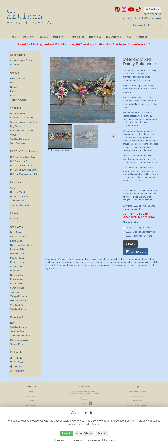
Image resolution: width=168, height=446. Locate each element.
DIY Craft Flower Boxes (21, 165)
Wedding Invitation (19, 327)
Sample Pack (16, 344)
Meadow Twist (17, 258)
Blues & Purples (18, 78)
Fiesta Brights (17, 241)
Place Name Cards (19, 340)
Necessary (62, 440)
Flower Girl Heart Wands (21, 130)
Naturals (14, 87)
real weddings (113, 36)
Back (131, 244)
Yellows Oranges (18, 100)
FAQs (128, 36)
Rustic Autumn (17, 283)
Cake (12, 188)
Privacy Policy (137, 396)
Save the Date (17, 331)
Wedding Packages (19, 139)
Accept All (66, 433)
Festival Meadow (18, 236)
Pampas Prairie (17, 262)
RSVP (13, 323)
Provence (14, 271)
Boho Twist (15, 232)
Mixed (13, 83)
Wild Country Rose (19, 300)
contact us (141, 36)
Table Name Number (20, 335)
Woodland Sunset (18, 309)
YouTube (18, 362)
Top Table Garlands (19, 205)
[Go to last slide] (52, 136)
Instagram (19, 371)
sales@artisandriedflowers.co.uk (142, 18)
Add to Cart (137, 251)
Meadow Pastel (17, 253)
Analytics (77, 440)
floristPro (143, 405)
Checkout (153, 9)
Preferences (94, 440)
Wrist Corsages (17, 143)
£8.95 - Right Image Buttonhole (140, 236)
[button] (60, 136)
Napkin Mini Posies (19, 196)
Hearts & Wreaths (18, 192)
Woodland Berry (17, 305)
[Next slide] (113, 136)
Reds (12, 95)
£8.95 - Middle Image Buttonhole (140, 232)
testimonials (95, 36)
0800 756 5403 (152, 14)
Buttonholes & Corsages (21, 118)
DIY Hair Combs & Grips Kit (23, 174)
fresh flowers (60, 36)
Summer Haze (17, 288)
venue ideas (78, 36)
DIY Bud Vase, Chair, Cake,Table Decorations (32, 157)
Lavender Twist (17, 249)
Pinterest (18, 366)
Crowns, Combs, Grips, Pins (23, 122)
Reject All (101, 433)
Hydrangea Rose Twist (21, 245)
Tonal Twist (15, 292)
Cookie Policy (137, 401)
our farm (44, 36)
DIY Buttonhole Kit (19, 161)
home (15, 36)
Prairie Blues (16, 266)
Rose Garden (16, 275)
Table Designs (17, 201)
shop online (29, 36)
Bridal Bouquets (17, 113)
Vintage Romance (18, 296)
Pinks (13, 91)
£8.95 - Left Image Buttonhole (139, 228)
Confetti (14, 218)
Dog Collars (15, 126)
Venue (13, 135)
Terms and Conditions (137, 392)
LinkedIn (18, 358)
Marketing (110, 440)
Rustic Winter (16, 279)
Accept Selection (84, 433)
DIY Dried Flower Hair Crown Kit (25, 170)
